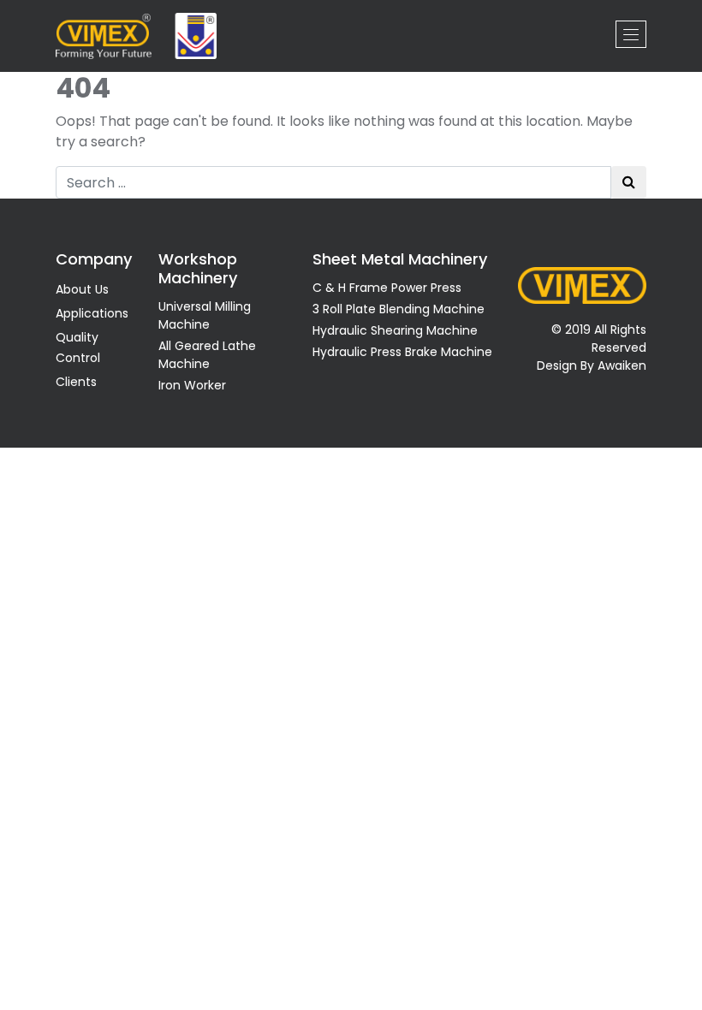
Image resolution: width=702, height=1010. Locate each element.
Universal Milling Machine (204, 315)
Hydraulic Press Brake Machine (402, 351)
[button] (631, 34)
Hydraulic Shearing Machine (395, 330)
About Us (82, 289)
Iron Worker (192, 385)
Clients (76, 381)
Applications (92, 313)
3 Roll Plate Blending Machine (398, 309)
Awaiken (622, 365)
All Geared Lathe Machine (207, 354)
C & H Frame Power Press (386, 287)
